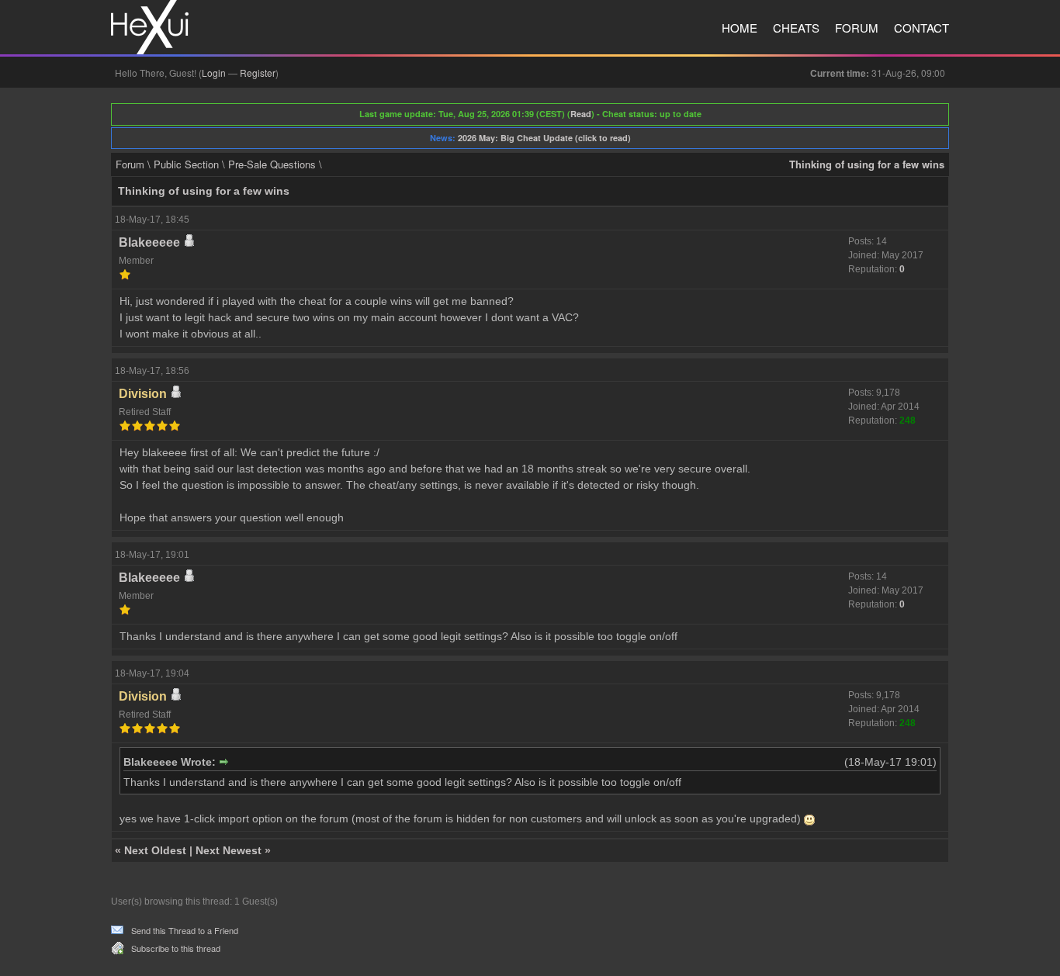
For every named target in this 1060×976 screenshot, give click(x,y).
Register (257, 72)
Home (739, 27)
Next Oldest (155, 850)
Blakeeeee (149, 242)
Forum (856, 27)
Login (214, 72)
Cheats (796, 27)
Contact (921, 27)
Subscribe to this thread (175, 948)
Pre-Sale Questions (272, 164)
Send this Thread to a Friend (184, 930)
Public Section (186, 164)
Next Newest (229, 850)
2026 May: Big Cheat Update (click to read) (544, 138)
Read (580, 113)
